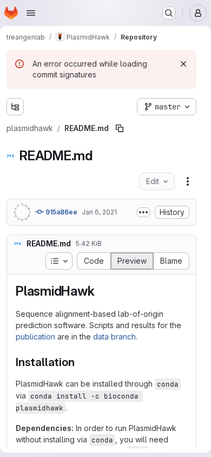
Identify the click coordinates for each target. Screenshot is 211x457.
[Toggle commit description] (143, 212)
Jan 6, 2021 (99, 212)
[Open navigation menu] (30, 13)
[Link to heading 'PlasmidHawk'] (101, 291)
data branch (114, 336)
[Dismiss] (183, 63)
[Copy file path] (119, 128)
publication (35, 336)
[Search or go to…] (168, 12)
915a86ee (60, 212)
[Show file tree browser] (15, 106)
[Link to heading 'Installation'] (80, 362)
